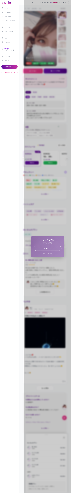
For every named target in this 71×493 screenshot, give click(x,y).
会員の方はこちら (47, 253)
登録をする (47, 248)
